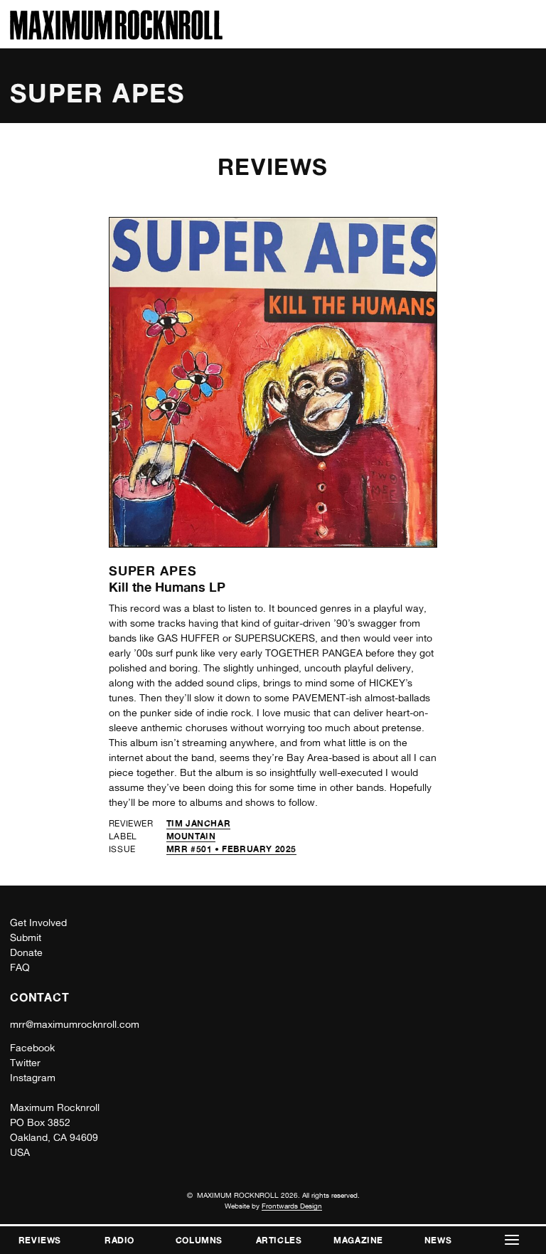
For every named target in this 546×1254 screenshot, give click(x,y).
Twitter (25, 1062)
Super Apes (153, 570)
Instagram (32, 1077)
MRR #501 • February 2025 (231, 849)
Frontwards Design (292, 1205)
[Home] (116, 36)
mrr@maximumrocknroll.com (74, 1024)
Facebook (32, 1047)
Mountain (191, 836)
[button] (512, 1240)
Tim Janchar (198, 823)
